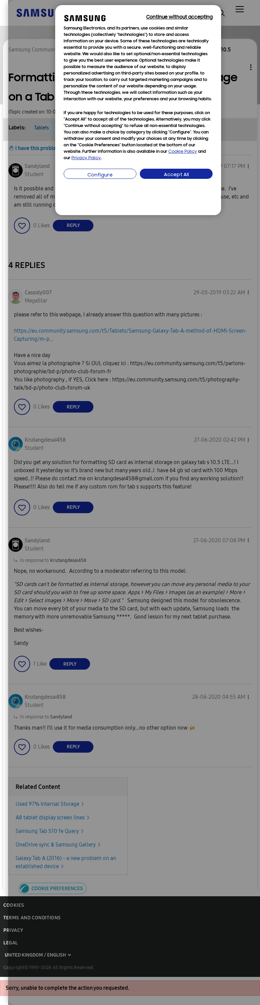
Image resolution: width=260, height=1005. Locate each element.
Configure (100, 175)
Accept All (176, 174)
